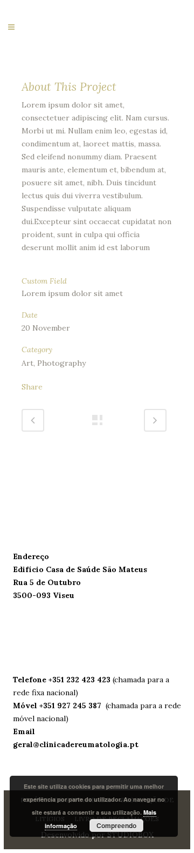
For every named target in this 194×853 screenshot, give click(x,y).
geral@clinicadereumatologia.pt (75, 744)
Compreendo (116, 825)
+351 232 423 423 (80, 679)
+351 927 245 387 (71, 705)
